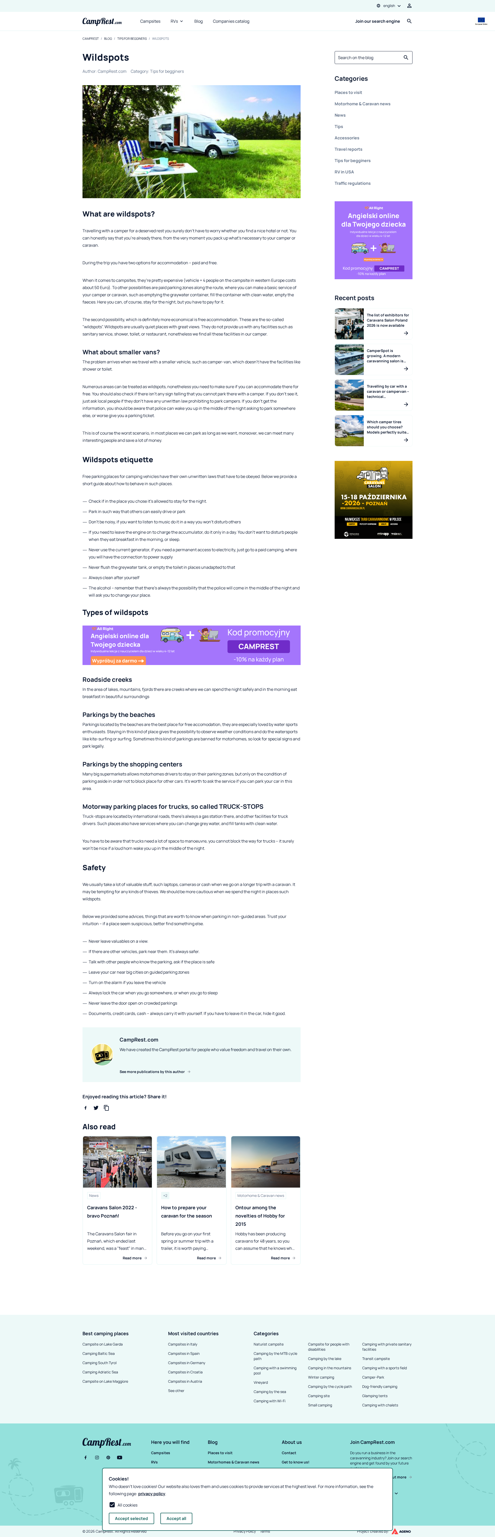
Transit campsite (376, 1358)
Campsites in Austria (185, 1381)
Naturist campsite (269, 1344)
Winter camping (321, 1377)
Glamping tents (374, 1395)
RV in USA (344, 172)
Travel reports (348, 149)
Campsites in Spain (184, 1353)
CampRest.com (112, 71)
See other (176, 1390)
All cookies (127, 1505)
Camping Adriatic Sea (100, 1372)
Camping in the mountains (329, 1367)
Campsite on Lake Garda (102, 1344)
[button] (373, 79)
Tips (339, 126)
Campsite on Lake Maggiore (105, 1381)
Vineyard (261, 1382)
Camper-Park (373, 1377)
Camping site (319, 1395)
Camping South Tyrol (99, 1362)
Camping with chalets (380, 1405)
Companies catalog (231, 21)
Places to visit (348, 92)
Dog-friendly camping (379, 1386)
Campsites (150, 21)
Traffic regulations (353, 183)
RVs (174, 21)
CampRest (90, 39)
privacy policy (151, 1493)
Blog (198, 21)
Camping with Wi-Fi (269, 1400)
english (389, 5)
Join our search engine (377, 21)
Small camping (320, 1405)
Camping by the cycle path (330, 1386)
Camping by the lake (324, 1358)
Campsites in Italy (182, 1344)
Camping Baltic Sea (98, 1353)
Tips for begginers (132, 39)
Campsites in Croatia (185, 1372)
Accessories (347, 138)
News (340, 115)
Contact (289, 1452)
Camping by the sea (270, 1391)
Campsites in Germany (186, 1362)
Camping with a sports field (384, 1367)
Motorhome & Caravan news (363, 104)
